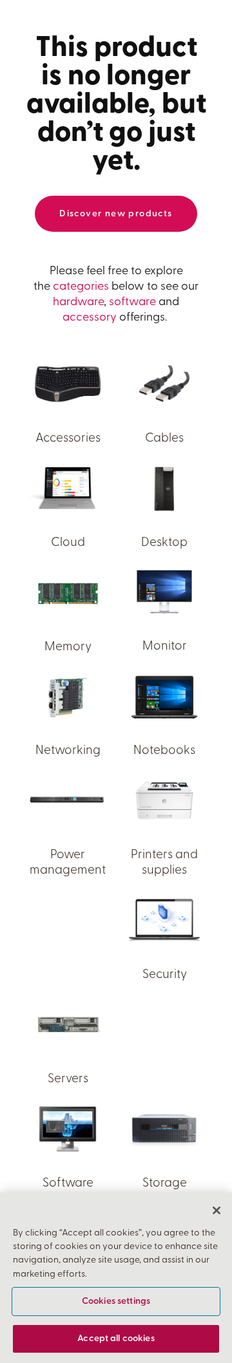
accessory (90, 318)
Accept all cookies (116, 1339)
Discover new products (115, 214)
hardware (78, 302)
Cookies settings (116, 1301)
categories (81, 287)
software (132, 302)
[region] (116, 1277)
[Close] (216, 1210)
